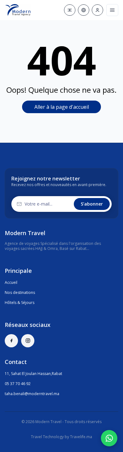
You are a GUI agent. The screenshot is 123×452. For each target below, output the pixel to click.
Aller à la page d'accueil (61, 106)
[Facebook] (11, 340)
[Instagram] (27, 340)
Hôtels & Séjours (19, 302)
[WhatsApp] (109, 438)
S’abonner (92, 204)
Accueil (11, 282)
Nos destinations (20, 292)
